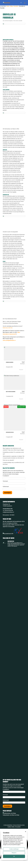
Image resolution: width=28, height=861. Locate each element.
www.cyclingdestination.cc (9, 340)
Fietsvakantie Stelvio (10, 432)
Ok (14, 856)
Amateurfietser (9, 825)
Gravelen (16, 6)
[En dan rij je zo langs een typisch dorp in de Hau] (14, 691)
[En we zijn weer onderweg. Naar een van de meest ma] (14, 552)
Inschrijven (7, 492)
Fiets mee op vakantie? (8, 460)
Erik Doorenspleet (8, 20)
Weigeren (14, 852)
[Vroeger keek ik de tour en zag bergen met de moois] (14, 653)
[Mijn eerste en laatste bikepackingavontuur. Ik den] (14, 603)
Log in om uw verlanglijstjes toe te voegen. (5, 362)
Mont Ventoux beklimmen (10, 391)
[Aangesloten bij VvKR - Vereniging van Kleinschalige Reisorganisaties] (18, 533)
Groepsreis (21, 369)
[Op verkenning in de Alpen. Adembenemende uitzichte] (14, 706)
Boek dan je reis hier (7, 327)
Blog (11, 6)
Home (7, 6)
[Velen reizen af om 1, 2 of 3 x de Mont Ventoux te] (14, 728)
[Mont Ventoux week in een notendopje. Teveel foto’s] (14, 766)
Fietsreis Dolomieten (9, 362)
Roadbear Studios (11, 826)
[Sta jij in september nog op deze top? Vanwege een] (14, 571)
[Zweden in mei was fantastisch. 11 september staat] (14, 749)
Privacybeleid (17, 826)
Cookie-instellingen (14, 849)
